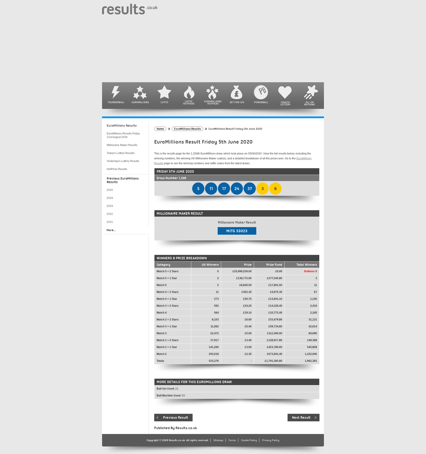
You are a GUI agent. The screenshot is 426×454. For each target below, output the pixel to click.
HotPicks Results (117, 169)
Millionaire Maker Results (122, 145)
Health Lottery (285, 103)
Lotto (164, 102)
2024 (110, 198)
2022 (110, 214)
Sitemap (218, 440)
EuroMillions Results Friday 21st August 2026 (123, 135)
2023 (110, 206)
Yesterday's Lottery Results (123, 161)
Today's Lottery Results (120, 153)
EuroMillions (140, 102)
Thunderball (116, 102)
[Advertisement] (213, 49)
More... (111, 230)
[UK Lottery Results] (130, 8)
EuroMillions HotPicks (212, 102)
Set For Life (237, 102)
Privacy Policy (270, 440)
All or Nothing (309, 103)
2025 (110, 190)
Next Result (301, 418)
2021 (110, 222)
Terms (232, 440)
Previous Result (175, 418)
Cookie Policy (249, 440)
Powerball (261, 102)
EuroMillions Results (122, 126)
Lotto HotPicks (188, 102)
